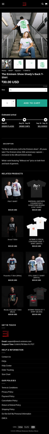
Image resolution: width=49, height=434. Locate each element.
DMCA (4, 418)
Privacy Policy (7, 392)
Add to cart (32, 103)
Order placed (8, 126)
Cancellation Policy (9, 401)
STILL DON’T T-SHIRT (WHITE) (36, 277)
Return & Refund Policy (11, 405)
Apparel (18, 70)
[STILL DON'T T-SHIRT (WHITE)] (36, 262)
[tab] (24, 144)
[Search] (42, 4)
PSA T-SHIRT (12, 201)
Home (4, 70)
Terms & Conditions (10, 388)
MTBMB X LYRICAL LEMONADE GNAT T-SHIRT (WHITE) (36, 241)
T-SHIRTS (26, 70)
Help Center (7, 366)
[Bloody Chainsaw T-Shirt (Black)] (12, 296)
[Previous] (5, 35)
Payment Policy (8, 396)
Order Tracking (8, 370)
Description (8, 144)
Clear (45, 86)
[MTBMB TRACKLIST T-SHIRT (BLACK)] (36, 296)
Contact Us (6, 357)
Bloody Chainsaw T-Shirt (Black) (12, 311)
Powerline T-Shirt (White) (13, 276)
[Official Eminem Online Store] (24, 4)
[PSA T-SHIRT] (12, 188)
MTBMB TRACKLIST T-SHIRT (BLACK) (36, 311)
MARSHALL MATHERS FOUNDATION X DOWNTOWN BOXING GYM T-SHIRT (36, 204)
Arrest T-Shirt (12, 239)
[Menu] (3, 4)
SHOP (10, 70)
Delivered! (42, 126)
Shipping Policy (8, 409)
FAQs (4, 361)
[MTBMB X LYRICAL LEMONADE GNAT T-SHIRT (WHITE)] (36, 226)
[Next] (43, 35)
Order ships (24, 126)
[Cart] (46, 3)
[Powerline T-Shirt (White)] (12, 262)
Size (3, 90)
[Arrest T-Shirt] (12, 226)
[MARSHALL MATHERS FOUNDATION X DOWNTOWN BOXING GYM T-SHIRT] (36, 188)
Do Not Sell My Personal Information (16, 414)
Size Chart (6, 374)
